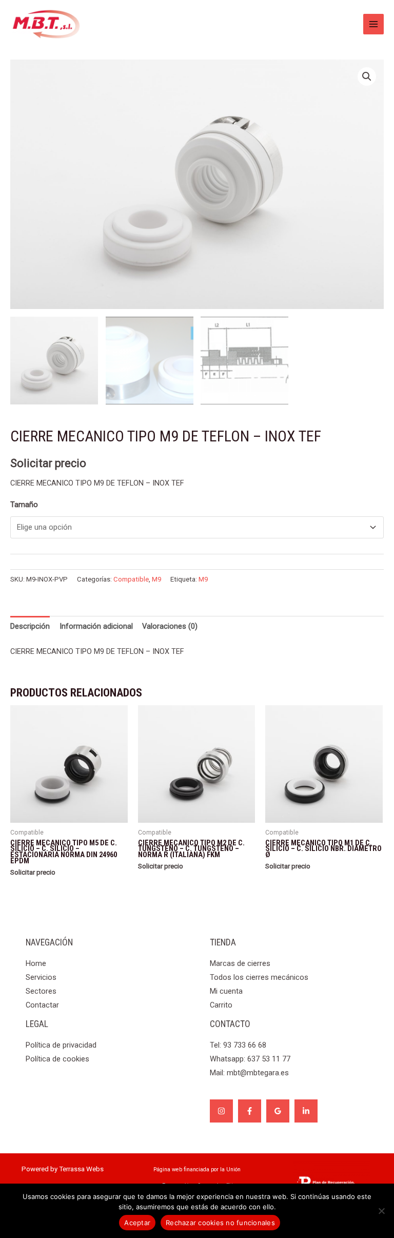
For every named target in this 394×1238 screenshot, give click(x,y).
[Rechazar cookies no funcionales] (381, 1211)
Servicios (41, 977)
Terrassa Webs (81, 1169)
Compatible (131, 579)
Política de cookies (57, 1058)
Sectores (41, 991)
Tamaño (24, 504)
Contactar (42, 1005)
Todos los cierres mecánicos (259, 977)
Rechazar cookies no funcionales (220, 1222)
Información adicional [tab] (96, 626)
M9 (156, 579)
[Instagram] (221, 1111)
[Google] (277, 1111)
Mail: (249, 1072)
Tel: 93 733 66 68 (238, 1045)
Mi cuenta (226, 991)
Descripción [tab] (30, 626)
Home (36, 963)
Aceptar (137, 1222)
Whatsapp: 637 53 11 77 (250, 1058)
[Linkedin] (306, 1111)
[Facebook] (249, 1111)
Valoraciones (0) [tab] (170, 626)
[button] (367, 76)
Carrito (221, 1005)
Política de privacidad (61, 1045)
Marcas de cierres (240, 963)
